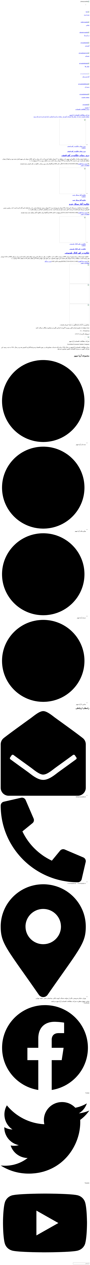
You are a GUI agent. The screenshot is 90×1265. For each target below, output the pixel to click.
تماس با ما (50, 116)
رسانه (60, 116)
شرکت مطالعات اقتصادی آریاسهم (79, 115)
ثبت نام (83, 4)
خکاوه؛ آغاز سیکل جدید (79, 195)
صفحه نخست (85, 116)
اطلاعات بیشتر (85, 165)
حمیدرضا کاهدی (82, 163)
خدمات (69, 116)
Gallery (84, 148)
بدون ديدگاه (48, 261)
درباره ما (55, 116)
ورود (88, 4)
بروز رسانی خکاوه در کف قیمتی (76, 146)
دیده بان (79, 116)
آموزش (65, 116)
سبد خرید (44, 116)
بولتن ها (74, 116)
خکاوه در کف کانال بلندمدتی (77, 244)
